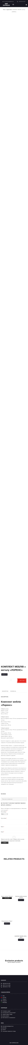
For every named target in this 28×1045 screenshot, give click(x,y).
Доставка (4, 1027)
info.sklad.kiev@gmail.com (9, 1)
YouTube (4, 997)
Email (2, 831)
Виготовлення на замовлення (9, 1017)
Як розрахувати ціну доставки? (9, 1012)
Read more (7, 898)
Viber (4, 995)
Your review (4, 818)
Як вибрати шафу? (7, 1011)
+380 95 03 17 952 (6, 986)
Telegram (4, 999)
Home (4, 9)
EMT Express (6, 4)
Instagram (5, 1000)
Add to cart (22, 680)
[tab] (5, 691)
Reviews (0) (13, 691)
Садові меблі (9, 9)
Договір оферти (6, 1015)
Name (2, 826)
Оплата (4, 1029)
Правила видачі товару (7, 1014)
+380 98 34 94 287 (22, 1)
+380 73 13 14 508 (6, 985)
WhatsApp (5, 1002)
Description (5, 691)
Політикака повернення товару (9, 1031)
